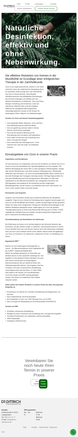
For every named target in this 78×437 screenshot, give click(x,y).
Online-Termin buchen (46, 8)
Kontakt (53, 4)
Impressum (53, 427)
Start (18, 4)
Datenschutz (43, 427)
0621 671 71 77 (9, 417)
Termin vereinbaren (24, 8)
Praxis (27, 4)
